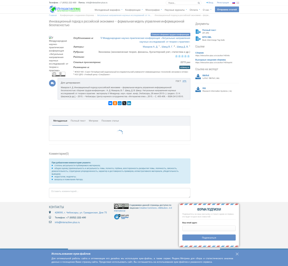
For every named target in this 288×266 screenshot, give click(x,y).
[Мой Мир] (120, 103)
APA (184, 81)
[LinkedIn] (129, 103)
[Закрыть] (237, 254)
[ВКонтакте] (110, 103)
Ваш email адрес (189, 222)
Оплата (194, 9)
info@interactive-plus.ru (67, 222)
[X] (124, 103)
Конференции (132, 9)
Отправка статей (227, 9)
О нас (206, 9)
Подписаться (209, 237)
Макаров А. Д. (150, 46)
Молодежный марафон (107, 9)
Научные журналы (175, 9)
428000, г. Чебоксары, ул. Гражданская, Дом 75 (81, 212)
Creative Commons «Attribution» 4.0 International (143, 209)
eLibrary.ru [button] (184, 67)
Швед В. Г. (167, 46)
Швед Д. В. (182, 46)
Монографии (153, 9)
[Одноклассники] (115, 103)
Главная (53, 15)
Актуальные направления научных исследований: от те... (124, 15)
